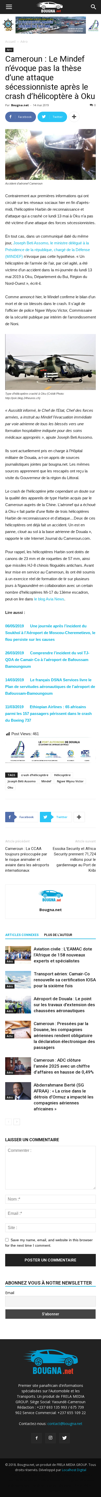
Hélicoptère (62, 775)
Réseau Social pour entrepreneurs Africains (50, 1490)
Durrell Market (65, 1475)
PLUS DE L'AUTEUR (58, 935)
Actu (10, 1036)
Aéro (24, 41)
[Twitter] (64, 1438)
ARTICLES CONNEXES (22, 935)
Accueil (10, 41)
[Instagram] (50, 1438)
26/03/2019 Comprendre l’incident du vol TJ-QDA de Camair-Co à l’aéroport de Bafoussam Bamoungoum (47, 660)
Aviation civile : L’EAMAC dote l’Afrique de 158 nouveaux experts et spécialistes (63, 954)
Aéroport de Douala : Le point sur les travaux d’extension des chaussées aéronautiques (64, 1004)
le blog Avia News (49, 599)
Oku (10, 787)
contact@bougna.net (64, 1423)
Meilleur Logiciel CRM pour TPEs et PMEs (62, 1485)
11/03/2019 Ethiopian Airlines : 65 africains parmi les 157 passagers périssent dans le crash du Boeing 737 (48, 713)
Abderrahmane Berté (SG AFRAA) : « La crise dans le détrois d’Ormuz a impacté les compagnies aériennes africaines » (63, 1096)
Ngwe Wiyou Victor (70, 781)
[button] (93, 7)
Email (9, 1292)
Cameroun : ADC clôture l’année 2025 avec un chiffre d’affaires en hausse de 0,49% (64, 1066)
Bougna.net (20, 105)
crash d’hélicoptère (34, 775)
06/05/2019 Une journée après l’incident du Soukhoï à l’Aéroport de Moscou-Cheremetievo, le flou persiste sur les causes (50, 633)
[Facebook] (36, 1438)
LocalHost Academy (37, 1475)
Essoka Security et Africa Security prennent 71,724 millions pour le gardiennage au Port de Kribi (74, 859)
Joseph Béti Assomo (22, 781)
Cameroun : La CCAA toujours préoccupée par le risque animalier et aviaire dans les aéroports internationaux (27, 859)
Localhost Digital (74, 1470)
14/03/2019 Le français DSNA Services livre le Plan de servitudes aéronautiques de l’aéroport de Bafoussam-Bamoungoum (50, 687)
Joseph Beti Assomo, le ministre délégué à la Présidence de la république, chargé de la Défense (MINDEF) (47, 250)
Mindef (46, 781)
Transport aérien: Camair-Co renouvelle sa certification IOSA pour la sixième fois (65, 979)
